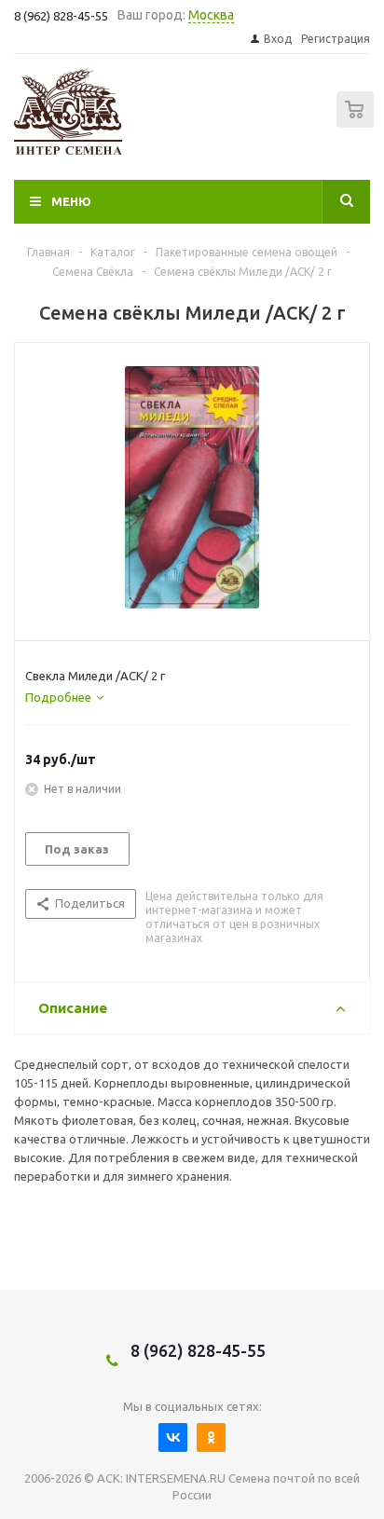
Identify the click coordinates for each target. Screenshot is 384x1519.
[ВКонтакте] (172, 1437)
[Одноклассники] (211, 1437)
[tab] (64, 697)
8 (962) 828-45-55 (198, 1350)
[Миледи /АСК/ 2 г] (192, 487)
